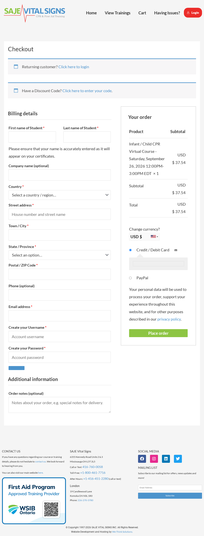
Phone (21, 286)
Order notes (26, 393)
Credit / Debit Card (153, 249)
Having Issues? (167, 12)
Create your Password (27, 348)
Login (195, 12)
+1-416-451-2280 (95, 478)
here (40, 472)
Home (91, 12)
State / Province (22, 246)
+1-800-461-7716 (92, 472)
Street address (21, 205)
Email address (20, 306)
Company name (29, 166)
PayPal (142, 277)
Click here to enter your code (87, 90)
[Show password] (17, 368)
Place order (158, 333)
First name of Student (26, 128)
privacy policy (169, 319)
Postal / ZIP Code (23, 265)
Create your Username (27, 327)
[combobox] (60, 195)
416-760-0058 (92, 467)
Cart (142, 12)
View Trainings (117, 12)
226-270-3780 (85, 500)
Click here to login (73, 66)
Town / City (18, 226)
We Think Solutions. (122, 531)
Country (16, 186)
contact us (40, 461)
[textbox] (57, 195)
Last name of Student (80, 128)
